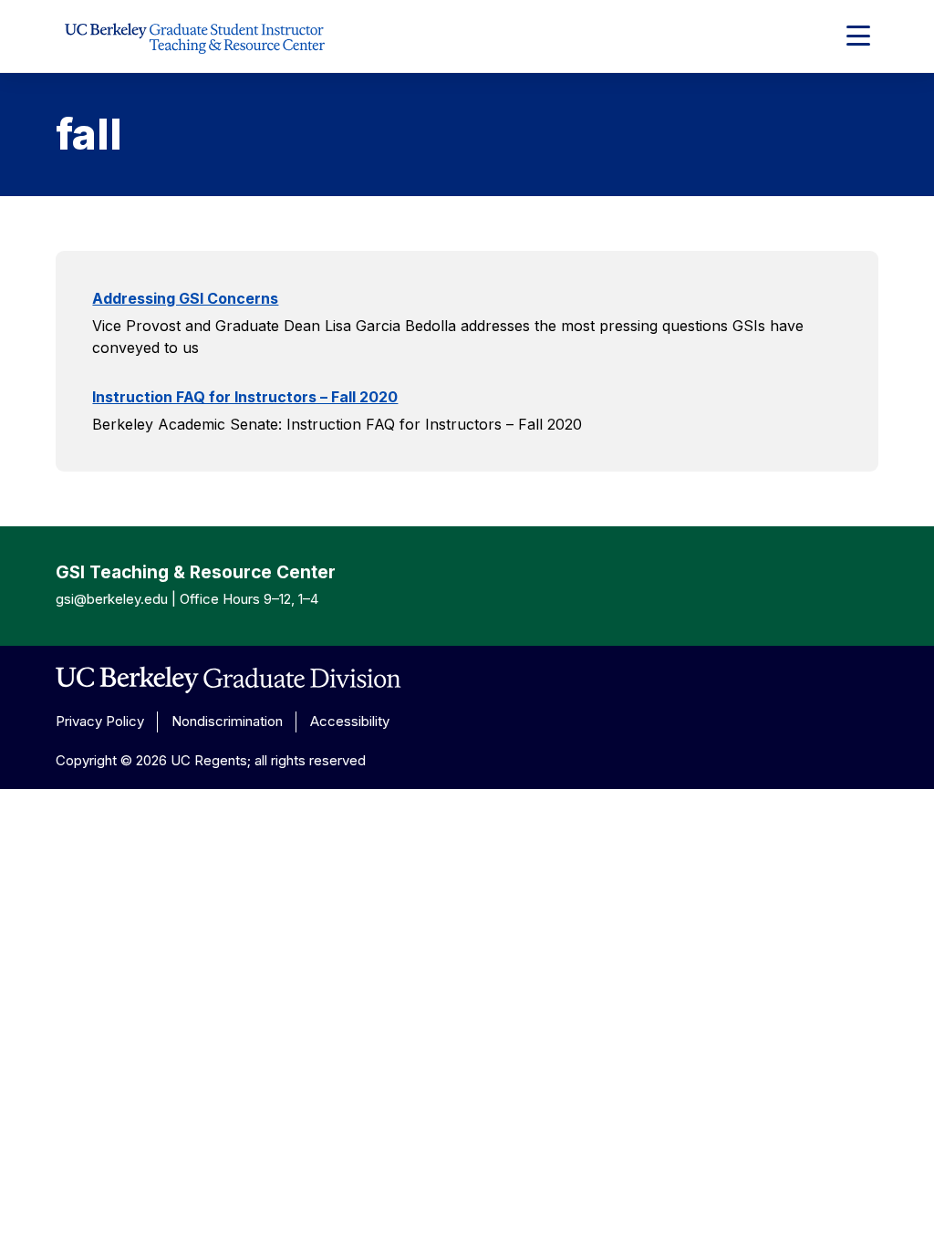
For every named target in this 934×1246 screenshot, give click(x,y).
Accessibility (349, 721)
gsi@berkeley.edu (112, 598)
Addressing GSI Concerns (185, 298)
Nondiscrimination (227, 721)
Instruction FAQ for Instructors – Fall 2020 (245, 397)
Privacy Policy (100, 721)
